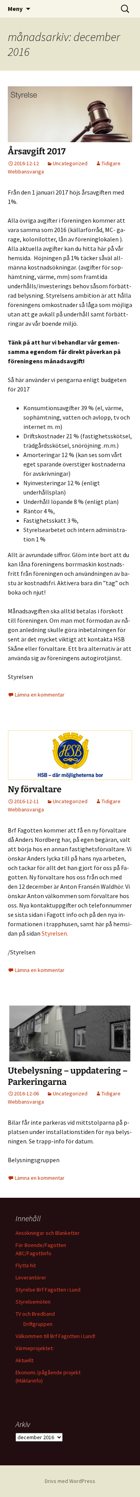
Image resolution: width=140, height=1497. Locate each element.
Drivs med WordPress (70, 1480)
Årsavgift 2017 (37, 151)
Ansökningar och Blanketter (48, 1232)
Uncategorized (70, 163)
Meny (15, 9)
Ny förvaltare (34, 789)
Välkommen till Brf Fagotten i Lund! (55, 1336)
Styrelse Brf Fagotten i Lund (48, 1289)
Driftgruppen (37, 1323)
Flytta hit (26, 1265)
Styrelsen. (55, 933)
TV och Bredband (35, 1313)
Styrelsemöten (33, 1301)
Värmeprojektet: (35, 1348)
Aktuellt (24, 1360)
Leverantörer (31, 1277)
